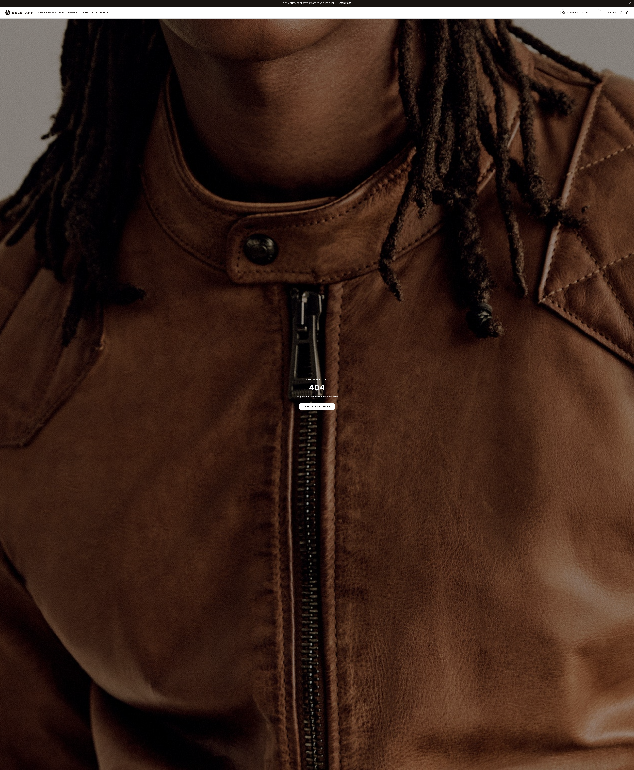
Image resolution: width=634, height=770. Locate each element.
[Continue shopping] (317, 394)
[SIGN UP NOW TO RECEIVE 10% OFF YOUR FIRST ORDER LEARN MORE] (317, 3)
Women (72, 12)
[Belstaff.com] (19, 12)
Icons (84, 12)
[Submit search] (563, 12)
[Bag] (627, 13)
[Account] (621, 13)
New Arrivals (47, 12)
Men (62, 12)
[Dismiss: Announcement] (630, 3)
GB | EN (612, 12)
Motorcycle (100, 12)
